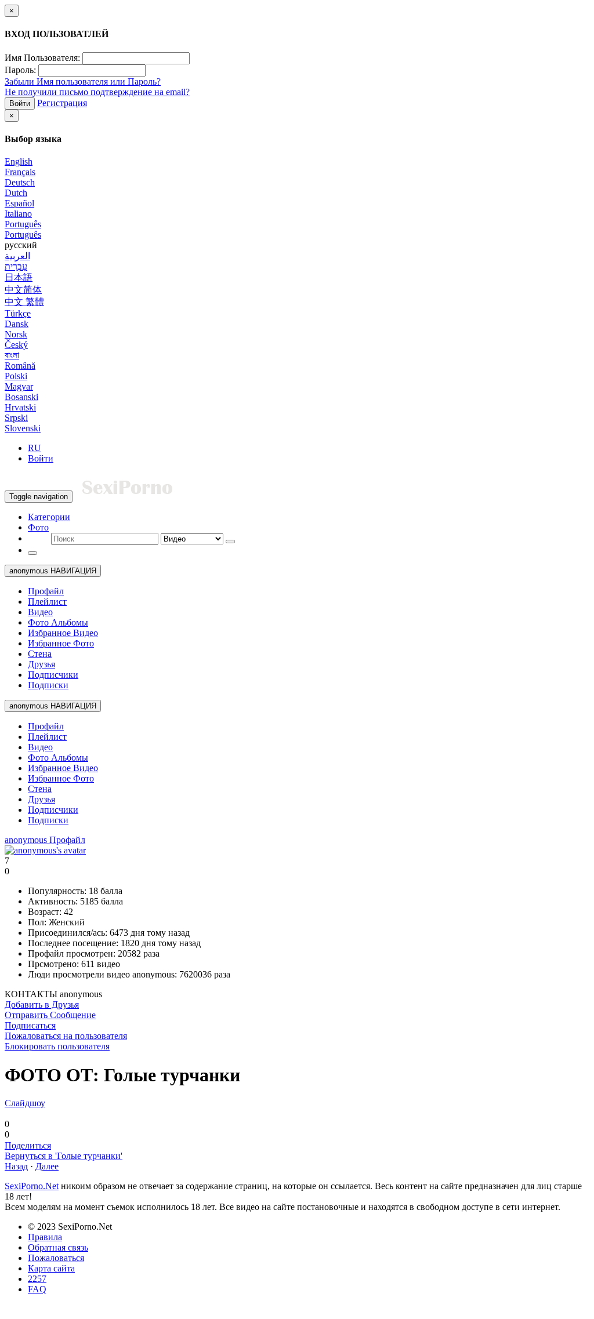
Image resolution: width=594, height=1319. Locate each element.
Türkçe (18, 313)
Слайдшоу (25, 1103)
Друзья (41, 664)
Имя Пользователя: (42, 58)
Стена (40, 654)
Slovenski (23, 428)
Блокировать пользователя (57, 1046)
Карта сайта (51, 1268)
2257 (37, 1279)
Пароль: (20, 70)
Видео (40, 612)
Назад (16, 1166)
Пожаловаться (56, 1258)
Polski (16, 376)
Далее (47, 1166)
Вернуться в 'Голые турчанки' (63, 1156)
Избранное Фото (61, 643)
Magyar (19, 386)
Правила (45, 1237)
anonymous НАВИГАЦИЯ (52, 570)
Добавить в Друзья (42, 1004)
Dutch (16, 193)
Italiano (18, 214)
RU (34, 448)
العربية (17, 256)
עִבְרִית (16, 266)
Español (19, 203)
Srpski (16, 418)
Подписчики (53, 675)
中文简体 (23, 290)
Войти (19, 103)
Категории (49, 517)
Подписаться (30, 1025)
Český (16, 345)
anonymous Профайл (45, 840)
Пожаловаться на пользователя (66, 1036)
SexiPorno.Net (32, 1186)
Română (20, 365)
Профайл (46, 591)
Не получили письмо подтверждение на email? (97, 92)
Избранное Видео (63, 633)
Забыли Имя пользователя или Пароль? (83, 81)
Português (23, 224)
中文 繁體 (24, 302)
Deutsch (20, 182)
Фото (38, 527)
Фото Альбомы (58, 622)
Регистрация (62, 103)
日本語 (18, 277)
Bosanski (21, 397)
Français (20, 172)
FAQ (37, 1289)
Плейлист (47, 601)
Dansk (16, 324)
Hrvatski (20, 407)
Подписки (48, 685)
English (18, 161)
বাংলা (12, 355)
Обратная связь (58, 1247)
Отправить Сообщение (50, 1015)
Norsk (16, 334)
